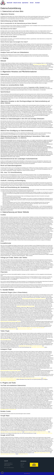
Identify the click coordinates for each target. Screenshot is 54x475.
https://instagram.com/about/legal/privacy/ (8, 380)
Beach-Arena (17, 2)
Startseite (9, 2)
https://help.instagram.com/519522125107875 (32, 378)
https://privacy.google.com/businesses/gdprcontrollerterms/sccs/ (36, 431)
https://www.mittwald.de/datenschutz (40, 64)
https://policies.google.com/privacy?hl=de (8, 409)
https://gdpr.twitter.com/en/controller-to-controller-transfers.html (30, 345)
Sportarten (25, 2)
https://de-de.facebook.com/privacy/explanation (25, 306)
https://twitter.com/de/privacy (6, 339)
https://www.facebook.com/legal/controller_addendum (10, 321)
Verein (31, 2)
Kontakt (37, 2)
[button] (2, 472)
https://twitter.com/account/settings (38, 347)
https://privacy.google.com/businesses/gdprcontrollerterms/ (11, 431)
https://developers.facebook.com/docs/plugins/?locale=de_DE (33, 298)
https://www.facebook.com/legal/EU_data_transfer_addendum (28, 327)
